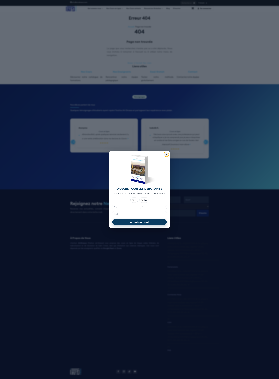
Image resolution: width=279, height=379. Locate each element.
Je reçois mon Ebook (139, 222)
